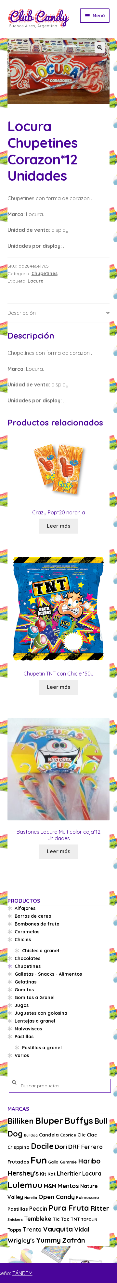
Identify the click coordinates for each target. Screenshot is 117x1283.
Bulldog (31, 1135)
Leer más (58, 526)
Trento (32, 1229)
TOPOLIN (89, 1219)
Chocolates (27, 958)
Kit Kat (48, 1174)
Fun (39, 1160)
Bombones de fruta (37, 924)
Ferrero (92, 1146)
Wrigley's (21, 1240)
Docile (42, 1146)
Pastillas (24, 1036)
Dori (61, 1147)
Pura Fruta (68, 1208)
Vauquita (58, 1229)
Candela (49, 1135)
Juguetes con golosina (41, 1013)
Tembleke (37, 1218)
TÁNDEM (22, 1273)
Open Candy (56, 1197)
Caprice (68, 1134)
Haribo (89, 1161)
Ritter (99, 1208)
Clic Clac (87, 1135)
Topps (14, 1230)
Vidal (81, 1229)
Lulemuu (25, 1185)
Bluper (49, 1120)
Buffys (78, 1120)
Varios (22, 1055)
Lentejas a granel (35, 1021)
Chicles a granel (40, 951)
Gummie (68, 1161)
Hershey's (23, 1173)
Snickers (15, 1219)
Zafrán (73, 1240)
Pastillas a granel (42, 1048)
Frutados (18, 1162)
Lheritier (69, 1173)
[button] (100, 47)
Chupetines (45, 273)
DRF (74, 1147)
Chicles (23, 939)
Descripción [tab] (21, 313)
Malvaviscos (28, 1029)
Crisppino (18, 1147)
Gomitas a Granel (35, 997)
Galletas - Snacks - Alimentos (48, 974)
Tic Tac (61, 1219)
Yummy (48, 1240)
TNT (75, 1219)
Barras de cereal (34, 916)
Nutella (30, 1197)
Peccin (38, 1208)
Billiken (20, 1121)
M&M (50, 1186)
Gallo (53, 1161)
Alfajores (25, 908)
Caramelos (27, 932)
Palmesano (87, 1197)
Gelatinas (25, 982)
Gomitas (24, 990)
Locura (36, 281)
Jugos (22, 1005)
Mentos (68, 1186)
